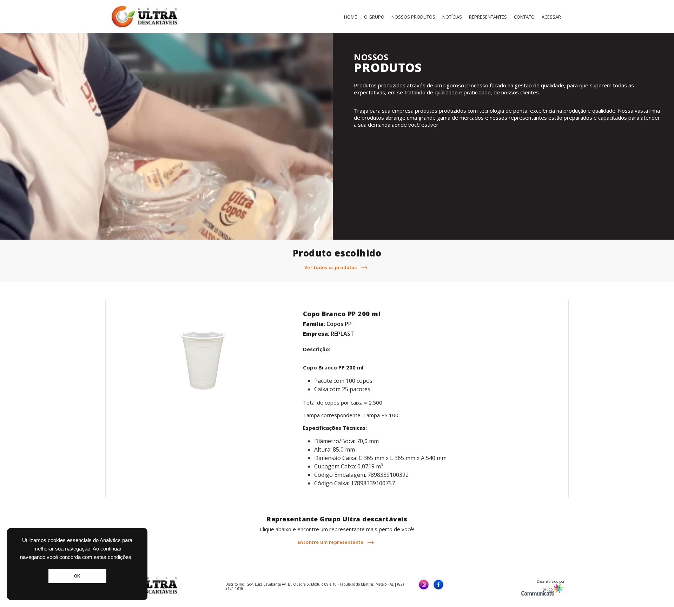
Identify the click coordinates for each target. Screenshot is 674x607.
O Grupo (374, 17)
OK (77, 576)
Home (350, 17)
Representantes (488, 17)
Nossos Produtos (413, 17)
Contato (524, 17)
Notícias (452, 17)
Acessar (551, 17)
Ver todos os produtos (331, 267)
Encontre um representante (331, 542)
